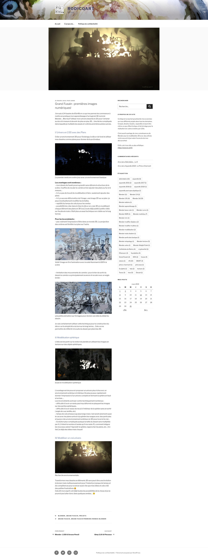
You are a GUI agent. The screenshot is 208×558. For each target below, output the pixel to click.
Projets (83, 516)
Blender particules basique (129, 237)
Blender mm (124, 218)
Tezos (122, 272)
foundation (136, 253)
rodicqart (81, 8)
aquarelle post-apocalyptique (130, 190)
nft (130, 261)
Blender (61, 516)
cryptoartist (143, 249)
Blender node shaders (127, 233)
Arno (73, 100)
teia (132, 269)
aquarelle (136, 179)
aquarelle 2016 (125, 183)
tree (130, 272)
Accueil (57, 24)
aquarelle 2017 (140, 183)
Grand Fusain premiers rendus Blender (88, 519)
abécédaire (124, 179)
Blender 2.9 (135, 194)
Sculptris (123, 269)
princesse (139, 265)
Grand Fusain (72, 516)
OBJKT (139, 261)
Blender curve (142, 210)
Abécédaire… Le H (131, 162)
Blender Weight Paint (141, 245)
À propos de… (69, 24)
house (144, 257)
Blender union (124, 245)
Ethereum (123, 253)
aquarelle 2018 (125, 187)
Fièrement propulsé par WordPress (128, 553)
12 (141, 295)
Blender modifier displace (129, 222)
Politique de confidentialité (88, 24)
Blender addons (125, 202)
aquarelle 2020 (140, 187)
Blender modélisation (127, 230)
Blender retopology (126, 241)
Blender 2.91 (124, 198)
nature (122, 261)
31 (131, 306)
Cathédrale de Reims (127, 249)
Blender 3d (138, 198)
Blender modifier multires (128, 226)
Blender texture (143, 241)
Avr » (146, 310)
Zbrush (139, 272)
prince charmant (125, 265)
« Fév (125, 310)
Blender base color (126, 210)
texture (140, 269)
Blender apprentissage (127, 206)
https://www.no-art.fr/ (125, 148)
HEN (135, 257)
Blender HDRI (124, 214)
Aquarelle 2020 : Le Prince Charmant (138, 166)
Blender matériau (140, 214)
